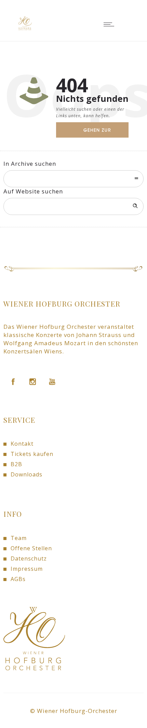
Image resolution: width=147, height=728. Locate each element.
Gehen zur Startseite (97, 132)
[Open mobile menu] (110, 24)
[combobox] (73, 178)
